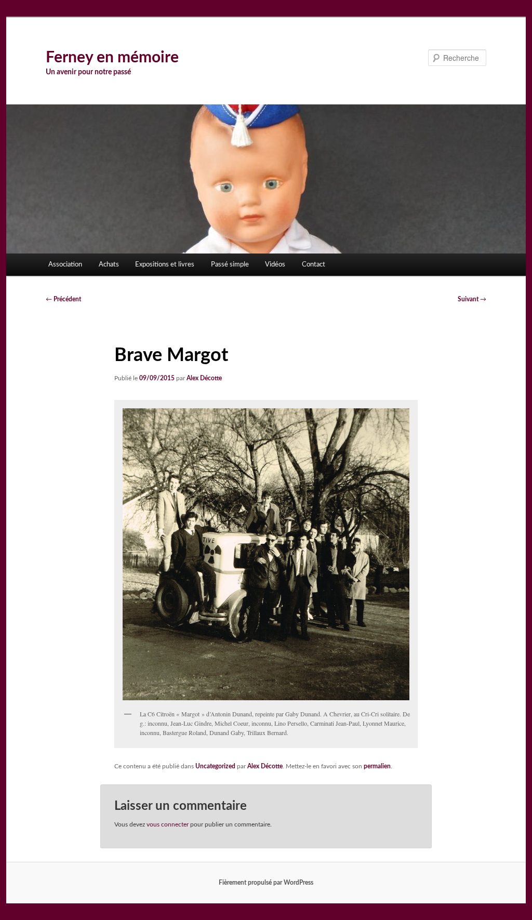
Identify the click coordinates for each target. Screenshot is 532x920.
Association (65, 264)
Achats (109, 264)
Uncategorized (215, 766)
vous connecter (168, 824)
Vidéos (275, 264)
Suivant (472, 299)
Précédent (63, 299)
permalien (377, 766)
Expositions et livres (164, 264)
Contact (313, 264)
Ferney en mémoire (112, 57)
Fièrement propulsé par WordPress (266, 882)
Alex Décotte (204, 378)
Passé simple (230, 264)
